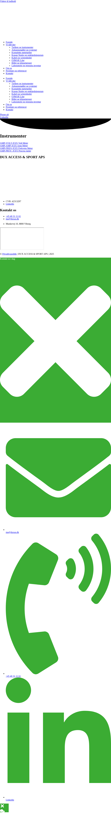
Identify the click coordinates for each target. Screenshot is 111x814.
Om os (9, 68)
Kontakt (9, 73)
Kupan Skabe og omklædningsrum (27, 55)
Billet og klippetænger (22, 63)
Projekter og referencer (16, 71)
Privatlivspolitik (9, 254)
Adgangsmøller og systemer (24, 50)
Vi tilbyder (10, 44)
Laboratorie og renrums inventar (26, 65)
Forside (9, 42)
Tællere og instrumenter (22, 47)
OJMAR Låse (18, 60)
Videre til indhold (8, 1)
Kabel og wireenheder (22, 58)
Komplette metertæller (22, 52)
